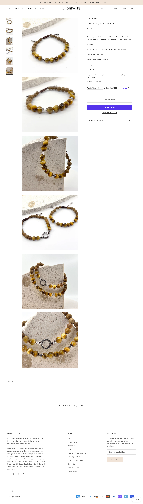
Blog (69, 449)
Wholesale (71, 446)
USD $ (103, 8)
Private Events (72, 442)
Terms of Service (73, 468)
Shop (8, 9)
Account (114, 8)
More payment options (109, 112)
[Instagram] (18, 474)
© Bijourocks (14, 497)
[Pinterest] (100, 81)
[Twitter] (97, 81)
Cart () (133, 8)
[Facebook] (94, 81)
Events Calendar (36, 9)
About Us (19, 9)
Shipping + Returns (74, 457)
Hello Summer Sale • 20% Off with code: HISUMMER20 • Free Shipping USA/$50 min (71, 2)
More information (97, 120)
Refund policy (72, 471)
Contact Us (71, 464)
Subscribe (115, 459)
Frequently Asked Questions (77, 453)
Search (123, 8)
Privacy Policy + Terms (75, 460)
